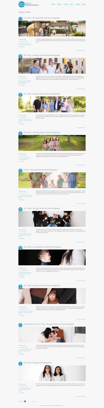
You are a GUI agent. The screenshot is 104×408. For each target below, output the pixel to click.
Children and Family (27, 43)
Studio (29, 235)
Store (71, 4)
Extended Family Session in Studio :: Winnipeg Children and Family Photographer (48, 324)
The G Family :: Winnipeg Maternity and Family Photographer (42, 247)
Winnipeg (29, 44)
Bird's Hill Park (23, 311)
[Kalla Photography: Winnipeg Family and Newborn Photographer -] (28, 7)
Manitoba (26, 44)
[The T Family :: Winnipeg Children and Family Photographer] (52, 112)
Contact (77, 4)
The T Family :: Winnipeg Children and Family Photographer (41, 94)
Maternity (29, 273)
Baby (22, 119)
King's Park (26, 196)
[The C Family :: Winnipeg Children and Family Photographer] (52, 303)
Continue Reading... (81, 50)
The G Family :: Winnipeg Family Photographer (37, 363)
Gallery (59, 4)
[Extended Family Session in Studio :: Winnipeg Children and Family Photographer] (52, 342)
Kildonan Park (29, 120)
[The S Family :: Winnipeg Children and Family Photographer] (52, 36)
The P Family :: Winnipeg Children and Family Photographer (41, 55)
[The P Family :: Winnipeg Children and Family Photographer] (52, 73)
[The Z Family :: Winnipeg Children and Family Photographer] (52, 226)
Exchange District (25, 82)
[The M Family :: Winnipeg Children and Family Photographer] (52, 150)
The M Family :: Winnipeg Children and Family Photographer (41, 133)
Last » (37, 401)
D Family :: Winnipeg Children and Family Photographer (40, 170)
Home (53, 4)
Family (23, 44)
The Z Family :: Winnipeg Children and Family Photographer (41, 208)
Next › (33, 401)
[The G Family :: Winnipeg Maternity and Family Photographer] (52, 265)
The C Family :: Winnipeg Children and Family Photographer (41, 286)
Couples (19, 44)
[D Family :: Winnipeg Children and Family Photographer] (52, 187)
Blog (83, 4)
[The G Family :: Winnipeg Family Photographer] (52, 380)
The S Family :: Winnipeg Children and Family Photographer (41, 18)
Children (22, 43)
